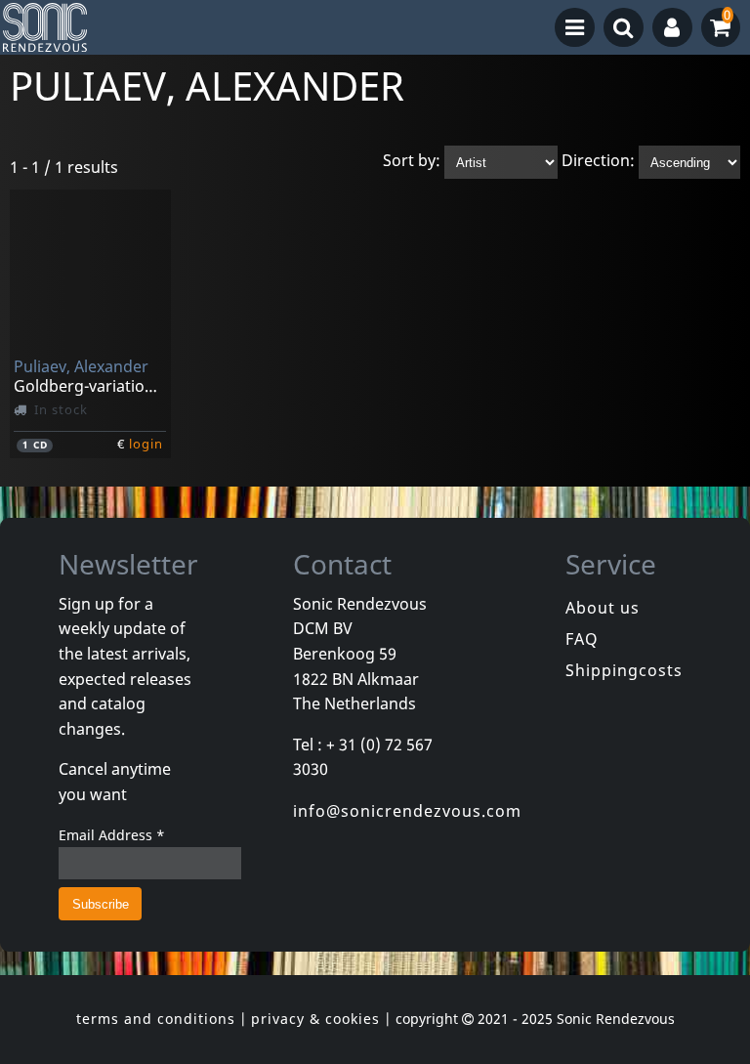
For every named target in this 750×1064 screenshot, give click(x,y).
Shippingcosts (624, 670)
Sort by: (411, 161)
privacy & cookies (315, 1018)
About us (602, 607)
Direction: (598, 161)
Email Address (112, 835)
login (146, 443)
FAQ (582, 639)
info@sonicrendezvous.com (407, 811)
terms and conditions (155, 1018)
